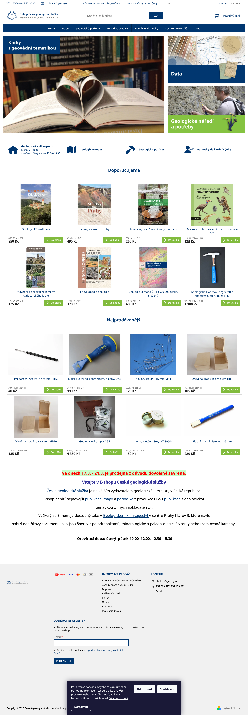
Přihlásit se (63, 661)
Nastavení (81, 707)
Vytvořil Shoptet (233, 708)
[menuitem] (51, 28)
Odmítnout (144, 689)
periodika (125, 498)
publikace (93, 498)
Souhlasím (167, 689)
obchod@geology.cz (167, 581)
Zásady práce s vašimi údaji (142, 3)
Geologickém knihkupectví (126, 515)
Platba (105, 597)
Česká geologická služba (67, 490)
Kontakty (107, 606)
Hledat (156, 15)
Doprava (107, 589)
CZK (221, 3)
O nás (105, 602)
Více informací (118, 698)
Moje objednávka (112, 610)
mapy (108, 498)
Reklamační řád (111, 593)
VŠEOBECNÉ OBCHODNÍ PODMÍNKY (101, 3)
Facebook (161, 591)
